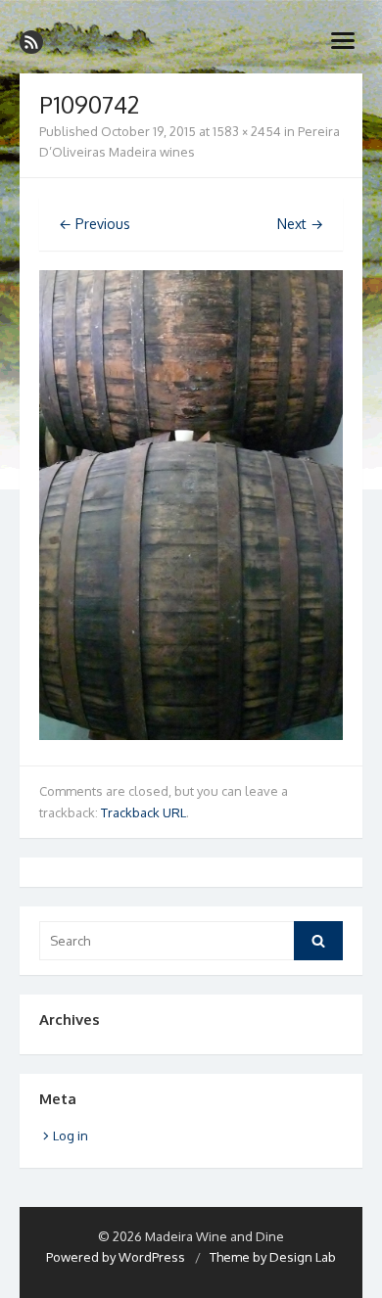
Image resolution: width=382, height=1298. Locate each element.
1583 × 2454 (247, 131)
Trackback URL (143, 812)
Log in (70, 1135)
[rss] (31, 42)
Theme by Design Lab (273, 1257)
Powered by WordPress (115, 1257)
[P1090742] (191, 734)
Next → (300, 223)
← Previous (94, 223)
